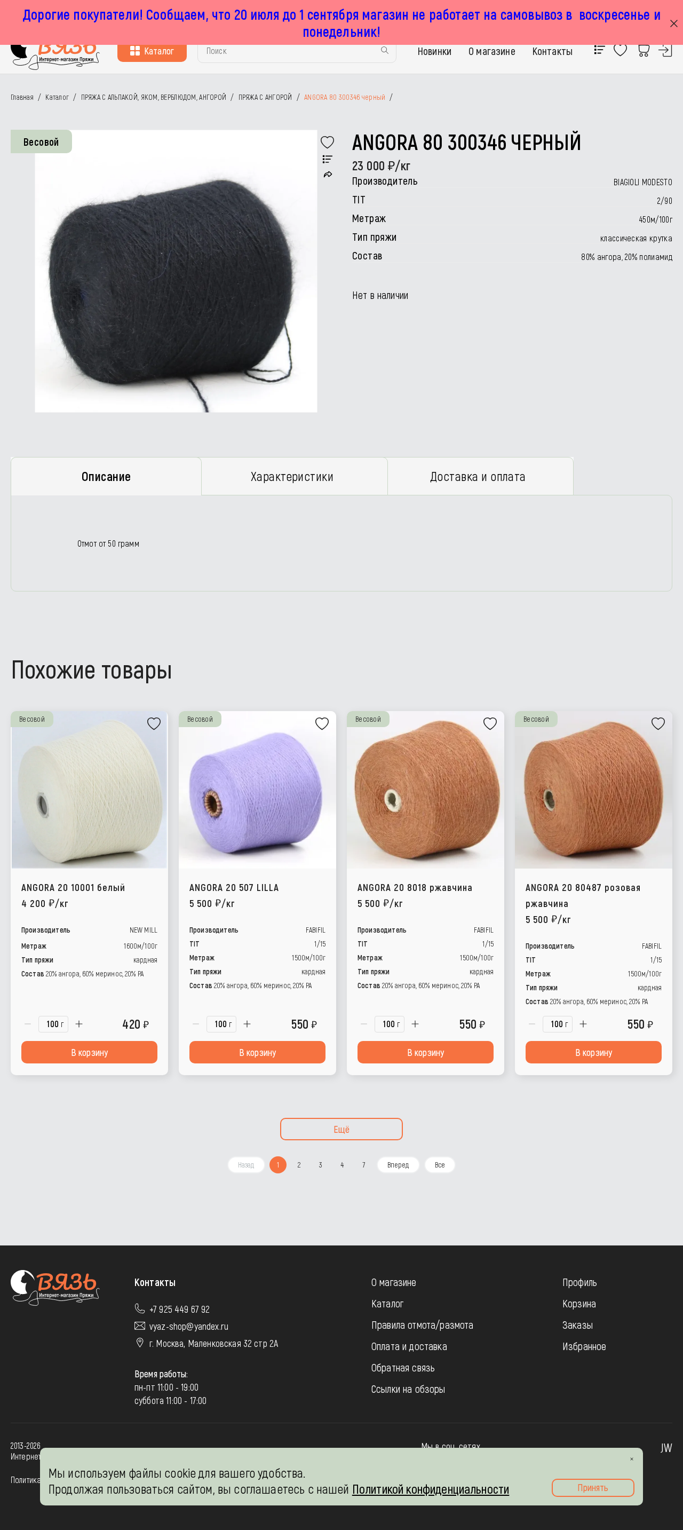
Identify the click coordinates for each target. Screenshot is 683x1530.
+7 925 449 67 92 (179, 1309)
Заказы (577, 1324)
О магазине (491, 50)
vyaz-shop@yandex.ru (188, 1326)
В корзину (89, 1052)
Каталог (159, 51)
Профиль (579, 1281)
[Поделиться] (328, 174)
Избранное (584, 1345)
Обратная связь (403, 1367)
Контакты (553, 50)
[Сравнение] (327, 159)
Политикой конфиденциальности (430, 1488)
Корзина (579, 1303)
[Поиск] (384, 51)
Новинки (434, 50)
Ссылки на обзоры (408, 1388)
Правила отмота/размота (422, 1324)
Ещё (341, 1129)
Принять (592, 1487)
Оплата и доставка (409, 1345)
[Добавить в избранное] (328, 142)
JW (666, 1447)
